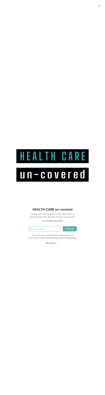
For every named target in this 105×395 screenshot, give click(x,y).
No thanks (51, 243)
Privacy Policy (71, 238)
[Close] (99, 5)
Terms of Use (64, 235)
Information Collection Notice (52, 238)
